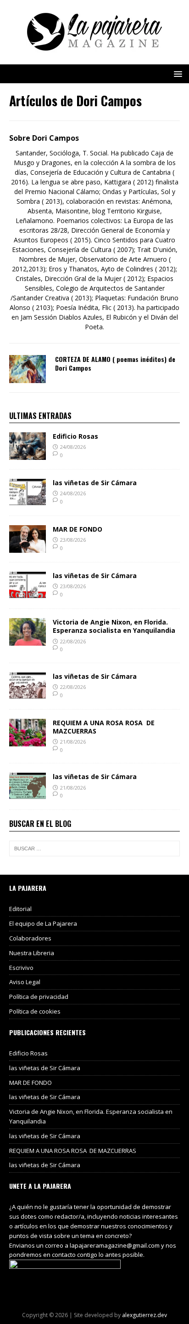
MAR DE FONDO (77, 529)
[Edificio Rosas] (27, 454)
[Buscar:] (94, 848)
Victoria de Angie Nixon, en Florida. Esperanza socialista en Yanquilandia (114, 626)
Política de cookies (35, 1011)
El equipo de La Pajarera (43, 923)
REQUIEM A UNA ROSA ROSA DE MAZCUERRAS (104, 726)
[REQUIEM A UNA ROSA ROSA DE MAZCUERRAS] (27, 740)
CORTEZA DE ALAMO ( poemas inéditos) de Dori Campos (115, 363)
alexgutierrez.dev (144, 1315)
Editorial (20, 909)
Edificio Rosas (75, 436)
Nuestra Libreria (31, 953)
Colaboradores (30, 938)
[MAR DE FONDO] (27, 547)
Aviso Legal (24, 982)
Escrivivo (21, 967)
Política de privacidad (38, 996)
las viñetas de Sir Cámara (95, 482)
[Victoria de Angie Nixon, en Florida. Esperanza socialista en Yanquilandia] (27, 640)
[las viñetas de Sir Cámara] (27, 501)
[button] (176, 73)
